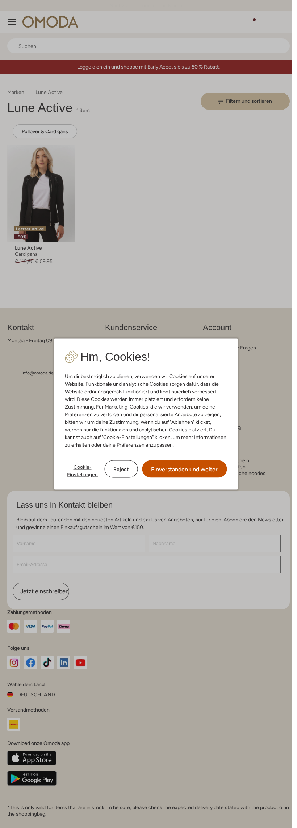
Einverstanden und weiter (184, 469)
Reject (121, 469)
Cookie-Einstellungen (82, 470)
